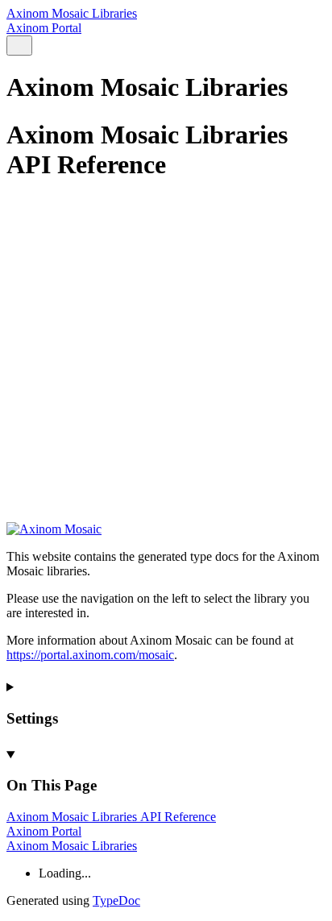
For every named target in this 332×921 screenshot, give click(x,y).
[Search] (19, 45)
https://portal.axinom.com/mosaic (90, 655)
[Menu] (38, 46)
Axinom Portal (43, 28)
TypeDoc (116, 900)
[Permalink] (166, 489)
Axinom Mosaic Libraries (71, 13)
